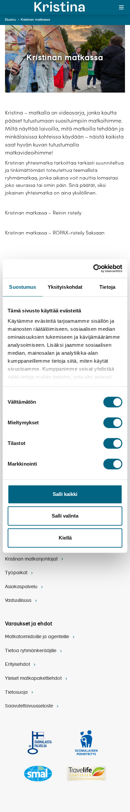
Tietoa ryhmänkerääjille (31, 650)
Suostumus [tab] (22, 287)
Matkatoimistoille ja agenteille (37, 636)
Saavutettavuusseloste (29, 706)
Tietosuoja (17, 692)
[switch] (112, 422)
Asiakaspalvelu (22, 587)
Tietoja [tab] (107, 287)
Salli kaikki (65, 494)
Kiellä (65, 538)
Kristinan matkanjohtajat (32, 559)
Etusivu (10, 19)
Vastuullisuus (19, 600)
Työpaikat (17, 573)
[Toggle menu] (121, 7)
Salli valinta (65, 516)
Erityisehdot (18, 664)
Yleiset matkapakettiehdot (34, 678)
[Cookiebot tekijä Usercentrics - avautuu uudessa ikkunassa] (93, 268)
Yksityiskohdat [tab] (65, 287)
